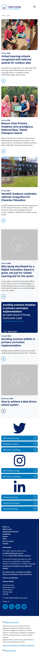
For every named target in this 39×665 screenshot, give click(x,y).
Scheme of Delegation (10, 577)
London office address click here (19, 555)
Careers (5, 536)
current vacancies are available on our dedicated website (19, 565)
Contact (5, 543)
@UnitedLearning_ (11, 470)
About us (6, 526)
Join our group (8, 541)
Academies (7, 534)
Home (3, 15)
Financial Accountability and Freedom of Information (18, 645)
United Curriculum (11, 502)
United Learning (10, 497)
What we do (7, 529)
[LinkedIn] (18, 606)
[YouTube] (24, 606)
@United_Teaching (11, 449)
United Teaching (10, 508)
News (5, 538)
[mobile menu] (35, 6)
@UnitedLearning (11, 438)
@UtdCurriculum (10, 443)
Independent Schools (10, 531)
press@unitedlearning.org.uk (13, 553)
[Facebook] (5, 606)
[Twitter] (11, 606)
